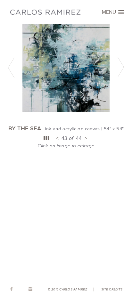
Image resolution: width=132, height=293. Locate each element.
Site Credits (111, 289)
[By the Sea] (66, 110)
